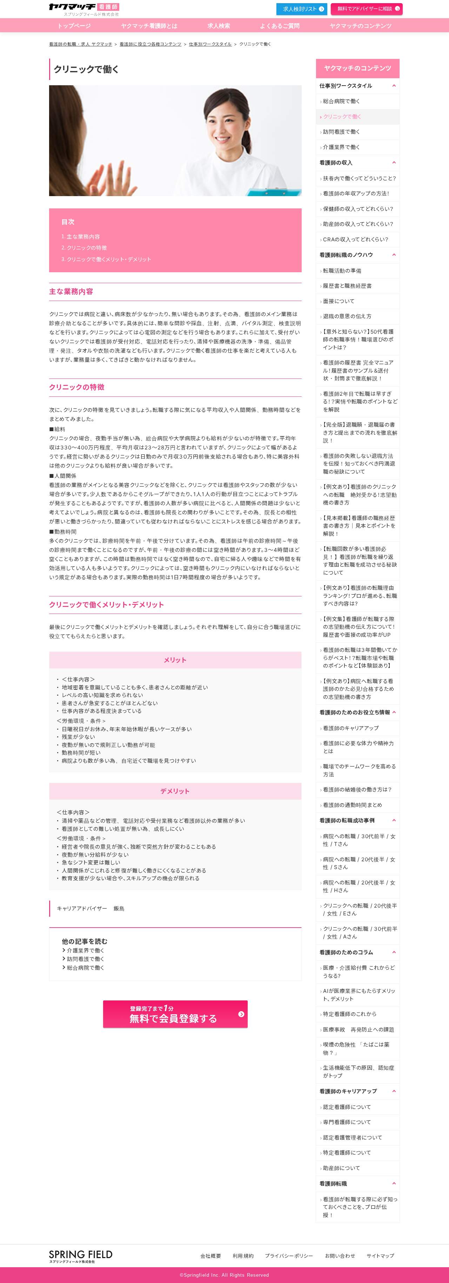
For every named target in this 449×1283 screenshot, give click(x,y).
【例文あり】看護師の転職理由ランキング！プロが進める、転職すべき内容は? (360, 595)
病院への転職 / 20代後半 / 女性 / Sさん (359, 863)
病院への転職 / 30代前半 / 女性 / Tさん (359, 840)
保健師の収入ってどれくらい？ (358, 209)
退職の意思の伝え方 (347, 316)
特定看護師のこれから (350, 1014)
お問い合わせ (340, 1256)
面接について (339, 301)
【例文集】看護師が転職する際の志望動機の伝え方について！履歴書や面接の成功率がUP (359, 627)
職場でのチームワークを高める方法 (359, 770)
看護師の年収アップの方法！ (356, 193)
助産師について (341, 1168)
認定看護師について (347, 1107)
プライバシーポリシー (289, 1256)
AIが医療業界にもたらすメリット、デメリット (359, 995)
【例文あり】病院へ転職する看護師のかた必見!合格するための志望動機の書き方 (359, 689)
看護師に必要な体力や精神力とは (358, 747)
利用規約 (243, 1256)
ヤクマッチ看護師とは (149, 26)
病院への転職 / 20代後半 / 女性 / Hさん (359, 886)
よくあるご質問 (280, 26)
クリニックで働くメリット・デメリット (109, 259)
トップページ (74, 26)
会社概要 (210, 1256)
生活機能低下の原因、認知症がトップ (359, 1071)
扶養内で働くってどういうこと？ (359, 178)
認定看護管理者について (352, 1137)
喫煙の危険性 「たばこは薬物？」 (356, 1048)
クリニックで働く (342, 116)
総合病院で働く (85, 967)
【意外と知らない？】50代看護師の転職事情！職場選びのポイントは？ (358, 339)
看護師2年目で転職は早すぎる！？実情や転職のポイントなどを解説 (360, 401)
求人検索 (219, 26)
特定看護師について (347, 1152)
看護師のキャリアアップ (351, 728)
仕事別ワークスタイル (210, 44)
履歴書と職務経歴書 (347, 285)
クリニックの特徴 (87, 248)
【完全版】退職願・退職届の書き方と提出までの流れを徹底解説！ (360, 432)
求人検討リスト (300, 9)
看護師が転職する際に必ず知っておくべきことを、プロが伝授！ (360, 1207)
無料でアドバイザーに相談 (364, 9)
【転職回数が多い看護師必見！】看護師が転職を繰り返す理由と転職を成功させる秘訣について (360, 561)
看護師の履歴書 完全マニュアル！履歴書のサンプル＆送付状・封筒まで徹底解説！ (358, 370)
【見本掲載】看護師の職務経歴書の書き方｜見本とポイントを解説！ (359, 526)
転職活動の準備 (342, 270)
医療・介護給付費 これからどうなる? (359, 971)
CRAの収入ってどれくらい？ (356, 239)
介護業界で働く (85, 950)
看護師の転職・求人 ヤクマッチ (80, 44)
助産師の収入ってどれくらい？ (358, 224)
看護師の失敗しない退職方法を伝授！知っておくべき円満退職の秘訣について (359, 464)
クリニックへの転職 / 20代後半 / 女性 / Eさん (360, 909)
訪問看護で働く (85, 959)
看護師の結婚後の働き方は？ (357, 789)
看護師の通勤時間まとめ (352, 805)
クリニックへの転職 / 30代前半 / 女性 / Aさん (360, 933)
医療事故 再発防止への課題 (359, 1029)
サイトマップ (380, 1256)
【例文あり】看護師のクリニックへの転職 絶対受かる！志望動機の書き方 (360, 494)
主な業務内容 (83, 236)
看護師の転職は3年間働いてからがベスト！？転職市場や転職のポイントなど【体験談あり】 (360, 658)
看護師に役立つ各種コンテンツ (151, 44)
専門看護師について (347, 1122)
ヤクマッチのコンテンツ (361, 26)
